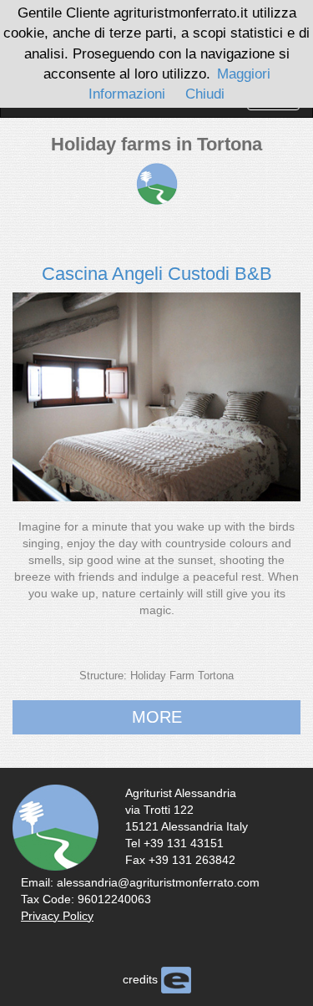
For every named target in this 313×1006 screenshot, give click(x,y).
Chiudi (205, 94)
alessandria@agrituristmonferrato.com (158, 882)
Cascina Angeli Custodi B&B (157, 273)
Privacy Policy (57, 915)
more (157, 717)
